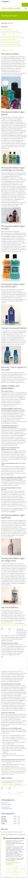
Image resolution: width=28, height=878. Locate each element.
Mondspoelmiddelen (7, 29)
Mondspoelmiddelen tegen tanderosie (11, 44)
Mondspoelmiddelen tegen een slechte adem (13, 38)
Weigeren (15, 870)
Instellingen (15, 867)
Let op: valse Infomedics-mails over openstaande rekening (13, 835)
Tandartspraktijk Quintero (11, 8)
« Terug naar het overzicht (7, 50)
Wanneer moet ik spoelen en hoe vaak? (11, 41)
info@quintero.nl (9, 808)
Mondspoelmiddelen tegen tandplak (10, 36)
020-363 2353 (6, 807)
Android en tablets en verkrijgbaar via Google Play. (12, 622)
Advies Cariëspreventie (15, 769)
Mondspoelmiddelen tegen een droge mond (12, 46)
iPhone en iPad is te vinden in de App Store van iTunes (13, 785)
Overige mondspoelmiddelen (9, 39)
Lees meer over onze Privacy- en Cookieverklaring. (13, 863)
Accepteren (15, 873)
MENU (25, 5)
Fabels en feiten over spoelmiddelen (11, 42)
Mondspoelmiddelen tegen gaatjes (10, 31)
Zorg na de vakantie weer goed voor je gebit (12, 832)
